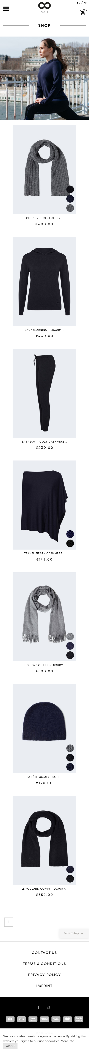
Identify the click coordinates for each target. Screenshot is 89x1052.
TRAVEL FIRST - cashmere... (44, 553)
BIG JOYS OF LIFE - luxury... (44, 665)
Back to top (74, 933)
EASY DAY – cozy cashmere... (44, 442)
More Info (67, 1041)
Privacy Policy (44, 975)
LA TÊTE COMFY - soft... (44, 777)
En (78, 3)
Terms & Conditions (44, 964)
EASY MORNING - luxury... (44, 330)
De (85, 3)
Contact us (44, 952)
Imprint (44, 986)
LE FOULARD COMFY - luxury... (45, 889)
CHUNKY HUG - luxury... (44, 218)
